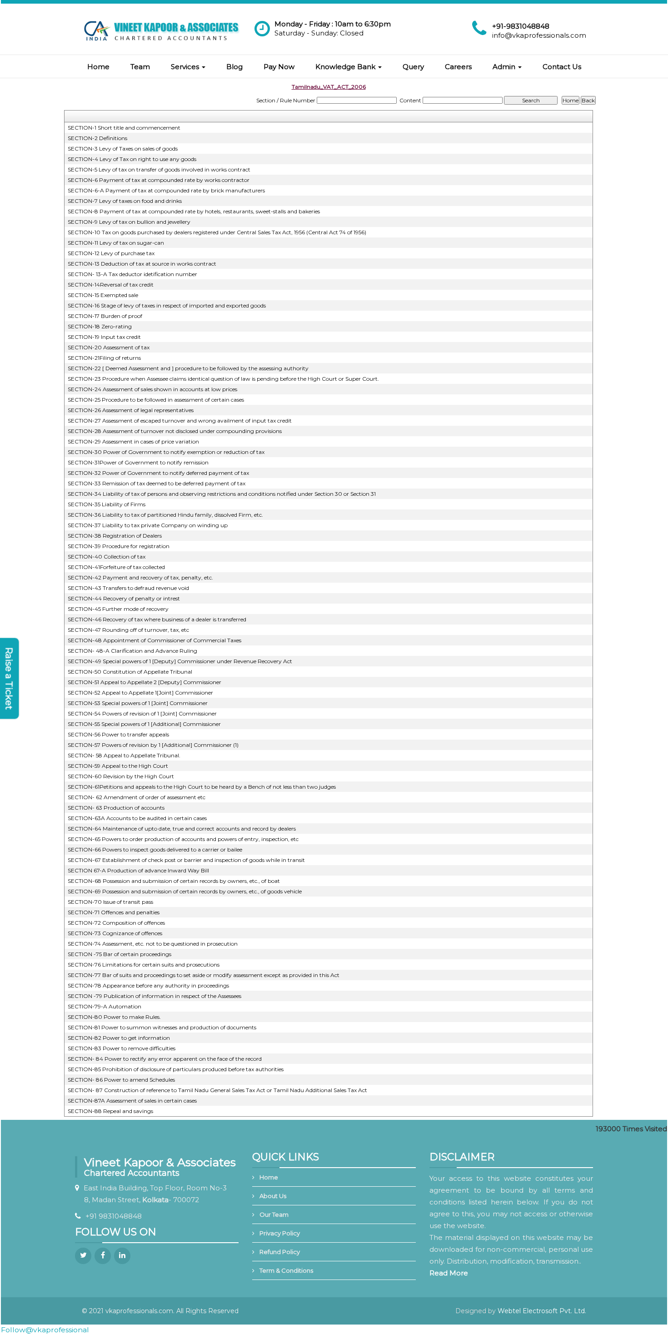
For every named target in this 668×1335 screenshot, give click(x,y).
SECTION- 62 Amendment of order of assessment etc (136, 797)
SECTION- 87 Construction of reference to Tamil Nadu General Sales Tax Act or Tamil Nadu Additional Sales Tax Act (217, 1090)
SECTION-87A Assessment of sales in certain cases (132, 1100)
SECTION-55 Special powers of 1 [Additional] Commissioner (144, 723)
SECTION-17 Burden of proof (105, 315)
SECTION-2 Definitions (97, 138)
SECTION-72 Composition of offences (116, 922)
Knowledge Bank (346, 66)
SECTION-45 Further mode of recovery (118, 608)
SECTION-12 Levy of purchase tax (111, 253)
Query (413, 66)
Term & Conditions (286, 1270)
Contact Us (562, 66)
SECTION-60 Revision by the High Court (121, 776)
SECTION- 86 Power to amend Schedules (121, 1079)
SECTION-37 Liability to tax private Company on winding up (148, 525)
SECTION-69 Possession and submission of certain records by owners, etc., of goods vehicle (185, 891)
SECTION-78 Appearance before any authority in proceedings (148, 985)
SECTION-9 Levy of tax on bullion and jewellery (129, 221)
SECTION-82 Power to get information (119, 1037)
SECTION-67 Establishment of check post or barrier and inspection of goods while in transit (186, 859)
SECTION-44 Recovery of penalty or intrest (124, 598)
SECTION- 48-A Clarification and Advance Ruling (132, 650)
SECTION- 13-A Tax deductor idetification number (132, 274)
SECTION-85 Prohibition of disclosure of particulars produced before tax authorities (176, 1069)
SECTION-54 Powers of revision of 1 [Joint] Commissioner (142, 713)
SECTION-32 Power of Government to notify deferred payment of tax (158, 472)
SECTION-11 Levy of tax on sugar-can (116, 242)
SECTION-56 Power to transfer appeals (118, 734)
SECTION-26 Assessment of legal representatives (131, 410)
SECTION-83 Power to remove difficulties (121, 1048)
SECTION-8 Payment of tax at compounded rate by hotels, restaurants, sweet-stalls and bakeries (194, 211)
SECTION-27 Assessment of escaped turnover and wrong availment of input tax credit (180, 420)
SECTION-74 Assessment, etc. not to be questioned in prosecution (153, 943)
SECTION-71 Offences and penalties (114, 912)
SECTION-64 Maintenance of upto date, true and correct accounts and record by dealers (182, 828)
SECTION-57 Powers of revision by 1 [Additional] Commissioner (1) (153, 744)
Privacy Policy (279, 1233)
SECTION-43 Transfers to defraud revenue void (128, 587)
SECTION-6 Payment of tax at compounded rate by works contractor (158, 179)
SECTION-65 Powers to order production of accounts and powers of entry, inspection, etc (183, 839)
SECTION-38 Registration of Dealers (115, 535)
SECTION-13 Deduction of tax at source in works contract (142, 263)
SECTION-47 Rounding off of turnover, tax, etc (128, 629)
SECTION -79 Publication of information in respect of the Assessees (154, 995)
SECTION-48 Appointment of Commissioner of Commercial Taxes (154, 640)
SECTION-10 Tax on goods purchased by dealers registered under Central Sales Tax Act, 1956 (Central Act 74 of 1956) (217, 232)
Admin (505, 66)
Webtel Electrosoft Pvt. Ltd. (542, 1311)
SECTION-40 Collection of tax (106, 556)
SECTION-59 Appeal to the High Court (118, 765)
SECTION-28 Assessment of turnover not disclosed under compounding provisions (175, 431)
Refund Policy (279, 1251)
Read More (448, 1273)
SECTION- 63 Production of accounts (116, 807)
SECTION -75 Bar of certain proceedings (119, 954)
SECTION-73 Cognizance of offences (115, 933)
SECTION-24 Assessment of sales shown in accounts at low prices (152, 389)
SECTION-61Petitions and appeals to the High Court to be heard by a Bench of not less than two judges (202, 786)
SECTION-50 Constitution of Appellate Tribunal (130, 671)
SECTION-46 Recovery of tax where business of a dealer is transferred (157, 619)
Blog (234, 66)
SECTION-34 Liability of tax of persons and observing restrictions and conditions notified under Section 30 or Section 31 (222, 493)
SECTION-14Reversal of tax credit (111, 284)
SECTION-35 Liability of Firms (106, 504)
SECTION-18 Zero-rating (100, 326)
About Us (272, 1195)
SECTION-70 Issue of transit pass (110, 901)
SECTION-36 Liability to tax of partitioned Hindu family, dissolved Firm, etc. (165, 514)
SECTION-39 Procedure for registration (118, 546)
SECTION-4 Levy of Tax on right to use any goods (132, 159)
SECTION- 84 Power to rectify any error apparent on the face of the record (165, 1058)
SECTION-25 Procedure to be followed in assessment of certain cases (156, 399)
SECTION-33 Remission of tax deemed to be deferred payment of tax (156, 483)
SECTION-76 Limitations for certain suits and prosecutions (143, 964)
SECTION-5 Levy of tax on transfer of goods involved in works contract (159, 169)
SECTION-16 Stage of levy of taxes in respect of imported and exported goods (167, 305)
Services (186, 66)
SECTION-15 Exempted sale (103, 295)
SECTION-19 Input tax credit (104, 336)
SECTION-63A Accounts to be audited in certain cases (137, 818)
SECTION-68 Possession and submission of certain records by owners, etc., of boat (174, 880)
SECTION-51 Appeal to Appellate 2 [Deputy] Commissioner (144, 682)
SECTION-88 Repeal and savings (110, 1111)
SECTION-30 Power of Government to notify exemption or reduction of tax (166, 451)
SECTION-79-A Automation (104, 1006)
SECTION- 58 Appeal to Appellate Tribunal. (124, 755)
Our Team (274, 1214)
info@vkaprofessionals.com (539, 35)
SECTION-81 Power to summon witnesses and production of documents (162, 1027)
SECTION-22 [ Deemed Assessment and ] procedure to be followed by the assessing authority (188, 368)
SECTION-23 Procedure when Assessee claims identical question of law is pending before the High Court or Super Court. (223, 378)
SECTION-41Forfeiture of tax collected (116, 567)
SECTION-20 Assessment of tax (109, 347)
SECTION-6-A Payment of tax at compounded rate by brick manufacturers (166, 190)
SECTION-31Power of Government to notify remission (138, 462)
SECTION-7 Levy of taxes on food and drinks (125, 200)
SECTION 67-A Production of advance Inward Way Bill (138, 870)
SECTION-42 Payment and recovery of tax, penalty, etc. (140, 577)
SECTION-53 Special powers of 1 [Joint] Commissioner (138, 703)
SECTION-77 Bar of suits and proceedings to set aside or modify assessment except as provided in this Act (203, 975)
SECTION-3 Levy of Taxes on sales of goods (123, 148)
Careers (458, 66)
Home (98, 66)
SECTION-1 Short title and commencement (124, 127)
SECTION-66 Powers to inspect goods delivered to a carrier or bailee (155, 849)
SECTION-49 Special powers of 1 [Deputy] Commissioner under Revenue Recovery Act (180, 661)
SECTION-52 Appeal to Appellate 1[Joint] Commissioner (140, 692)
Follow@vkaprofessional (45, 1329)
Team (140, 66)
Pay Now (279, 66)
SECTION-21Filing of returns (104, 357)
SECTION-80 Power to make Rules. (114, 1016)
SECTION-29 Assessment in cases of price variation (133, 441)
